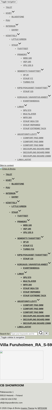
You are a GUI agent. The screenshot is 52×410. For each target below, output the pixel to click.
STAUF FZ (28, 78)
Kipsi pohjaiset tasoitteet (32, 88)
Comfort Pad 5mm (33, 145)
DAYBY (15, 30)
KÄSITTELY (11, 35)
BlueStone (18, 17)
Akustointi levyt (27, 134)
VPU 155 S (28, 65)
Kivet (9, 13)
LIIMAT (20, 107)
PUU (8, 20)
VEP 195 (27, 62)
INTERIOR (10, 26)
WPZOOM (42, 408)
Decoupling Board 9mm (36, 152)
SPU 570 (27, 110)
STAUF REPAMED (31, 125)
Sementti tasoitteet (29, 71)
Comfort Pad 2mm (33, 138)
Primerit (22, 54)
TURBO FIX (28, 82)
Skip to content (7, 165)
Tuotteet (22, 48)
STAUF (15, 45)
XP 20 (26, 75)
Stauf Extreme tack (34, 128)
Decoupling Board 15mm (37, 156)
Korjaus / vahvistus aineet (32, 97)
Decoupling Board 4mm (36, 149)
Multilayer (29, 114)
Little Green (19, 39)
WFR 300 (27, 117)
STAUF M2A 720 (31, 121)
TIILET (9, 7)
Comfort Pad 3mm (33, 141)
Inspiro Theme (27, 408)
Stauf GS (28, 91)
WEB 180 (27, 58)
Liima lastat (24, 159)
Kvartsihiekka (31, 101)
